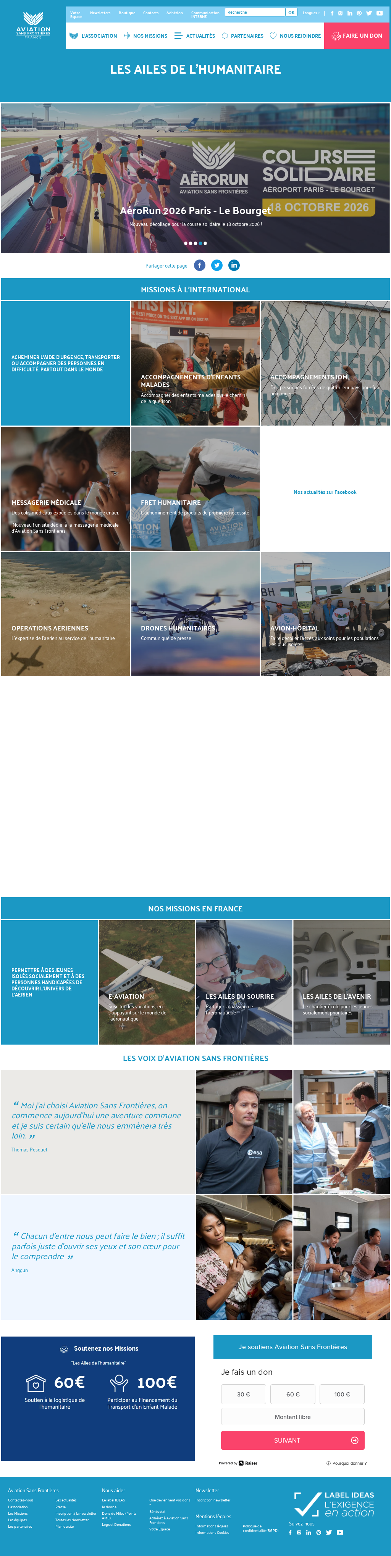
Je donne (109, 1506)
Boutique (127, 12)
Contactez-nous (20, 1500)
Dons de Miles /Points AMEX (119, 1515)
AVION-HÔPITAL (294, 628)
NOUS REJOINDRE (300, 35)
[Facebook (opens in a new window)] (199, 269)
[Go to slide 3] (195, 243)
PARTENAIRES (247, 35)
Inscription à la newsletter (75, 1513)
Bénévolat (157, 1511)
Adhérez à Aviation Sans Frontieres (168, 1519)
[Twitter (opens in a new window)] (217, 269)
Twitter (369, 13)
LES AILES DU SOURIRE (240, 996)
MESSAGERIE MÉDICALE (46, 502)
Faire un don (362, 35)
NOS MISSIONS (150, 35)
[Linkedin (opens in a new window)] (234, 269)
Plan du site (64, 1526)
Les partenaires (20, 1526)
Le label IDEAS (113, 1500)
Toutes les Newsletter (72, 1520)
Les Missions (17, 1513)
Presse (60, 1506)
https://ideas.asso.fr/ (334, 1504)
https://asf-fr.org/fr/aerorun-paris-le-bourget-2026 (195, 178)
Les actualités (65, 1500)
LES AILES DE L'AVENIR (337, 996)
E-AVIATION (126, 996)
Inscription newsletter (213, 1500)
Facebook (332, 13)
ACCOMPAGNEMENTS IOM (308, 376)
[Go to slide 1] (185, 243)
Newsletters (100, 12)
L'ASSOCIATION (99, 35)
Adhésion (174, 12)
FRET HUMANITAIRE (171, 502)
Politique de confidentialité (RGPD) (261, 1527)
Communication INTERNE (205, 14)
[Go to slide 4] (200, 243)
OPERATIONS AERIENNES (49, 628)
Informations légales (212, 1525)
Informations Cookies (212, 1532)
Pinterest (359, 13)
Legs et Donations (116, 1524)
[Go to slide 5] (205, 243)
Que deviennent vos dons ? (169, 1502)
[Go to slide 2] (190, 243)
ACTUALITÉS (200, 35)
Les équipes (17, 1520)
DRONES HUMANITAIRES (178, 628)
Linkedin (349, 13)
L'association (18, 1506)
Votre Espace (76, 14)
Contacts (150, 12)
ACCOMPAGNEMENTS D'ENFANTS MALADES (191, 380)
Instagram (340, 13)
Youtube (379, 13)
